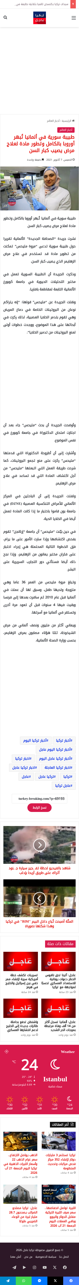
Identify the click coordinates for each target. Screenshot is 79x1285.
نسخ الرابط (39, 807)
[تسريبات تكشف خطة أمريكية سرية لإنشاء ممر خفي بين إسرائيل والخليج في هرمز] (20, 961)
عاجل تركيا (63, 785)
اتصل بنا (64, 1256)
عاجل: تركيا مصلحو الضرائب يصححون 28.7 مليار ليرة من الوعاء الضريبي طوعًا (23, 1214)
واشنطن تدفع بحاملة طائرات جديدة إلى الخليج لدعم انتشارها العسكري (22, 1026)
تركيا (67, 776)
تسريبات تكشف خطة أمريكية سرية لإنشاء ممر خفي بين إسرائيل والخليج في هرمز (21, 981)
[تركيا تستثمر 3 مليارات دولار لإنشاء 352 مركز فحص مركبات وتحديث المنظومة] (59, 1141)
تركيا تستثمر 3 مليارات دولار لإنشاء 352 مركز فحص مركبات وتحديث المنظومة (61, 1161)
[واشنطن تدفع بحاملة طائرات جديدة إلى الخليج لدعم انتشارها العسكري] (20, 1008)
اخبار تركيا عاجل (23, 767)
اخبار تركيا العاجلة (58, 767)
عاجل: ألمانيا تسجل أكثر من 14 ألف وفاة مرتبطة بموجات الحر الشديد (60, 1026)
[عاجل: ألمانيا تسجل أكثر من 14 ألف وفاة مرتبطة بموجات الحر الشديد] (58, 1008)
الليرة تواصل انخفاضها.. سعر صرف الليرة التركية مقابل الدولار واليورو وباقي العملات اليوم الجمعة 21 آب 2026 (60, 1217)
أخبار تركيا (63, 740)
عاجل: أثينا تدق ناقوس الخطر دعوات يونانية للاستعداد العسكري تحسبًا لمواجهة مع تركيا (58, 981)
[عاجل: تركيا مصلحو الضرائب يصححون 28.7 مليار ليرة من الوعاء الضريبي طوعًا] (20, 1194)
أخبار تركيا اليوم (35, 740)
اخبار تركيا (22, 758)
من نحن (28, 1256)
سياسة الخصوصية (45, 1256)
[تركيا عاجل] (39, 18)
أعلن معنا (15, 1256)
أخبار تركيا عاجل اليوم (55, 758)
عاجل (25, 776)
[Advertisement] (39, 70)
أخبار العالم (53, 120)
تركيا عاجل (46, 776)
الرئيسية (67, 120)
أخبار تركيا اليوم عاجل (55, 749)
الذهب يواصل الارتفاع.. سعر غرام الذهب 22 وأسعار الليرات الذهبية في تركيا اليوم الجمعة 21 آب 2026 (20, 1164)
